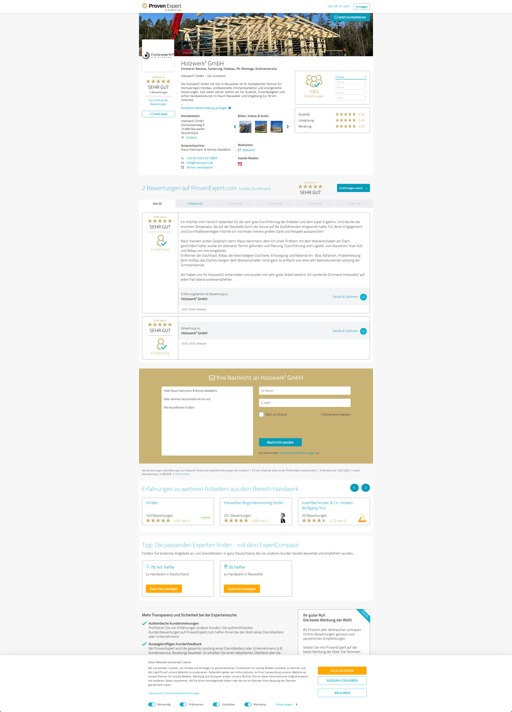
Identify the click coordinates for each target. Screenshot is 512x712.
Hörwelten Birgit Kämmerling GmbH (254, 502)
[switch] (183, 704)
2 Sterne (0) (315, 203)
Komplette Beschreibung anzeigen (204, 108)
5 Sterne (339, 77)
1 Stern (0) (354, 203)
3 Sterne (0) (275, 203)
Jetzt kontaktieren (352, 17)
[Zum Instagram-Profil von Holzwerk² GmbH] (241, 166)
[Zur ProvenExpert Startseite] (161, 7)
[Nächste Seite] (365, 488)
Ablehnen (342, 693)
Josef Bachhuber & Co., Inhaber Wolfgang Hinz (327, 505)
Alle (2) (157, 203)
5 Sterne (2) (195, 203)
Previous (235, 127)
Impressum (155, 693)
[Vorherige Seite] (354, 488)
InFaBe (151, 502)
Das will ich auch (339, 6)
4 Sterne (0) (235, 203)
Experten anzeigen (164, 588)
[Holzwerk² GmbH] (158, 55)
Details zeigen (284, 704)
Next (288, 127)
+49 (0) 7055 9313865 (201, 158)
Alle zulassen (342, 670)
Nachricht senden (280, 442)
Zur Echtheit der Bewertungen (158, 102)
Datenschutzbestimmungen (182, 693)
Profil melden (182, 474)
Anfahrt (191, 137)
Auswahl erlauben (342, 680)
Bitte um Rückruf (276, 414)
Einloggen (362, 6)
